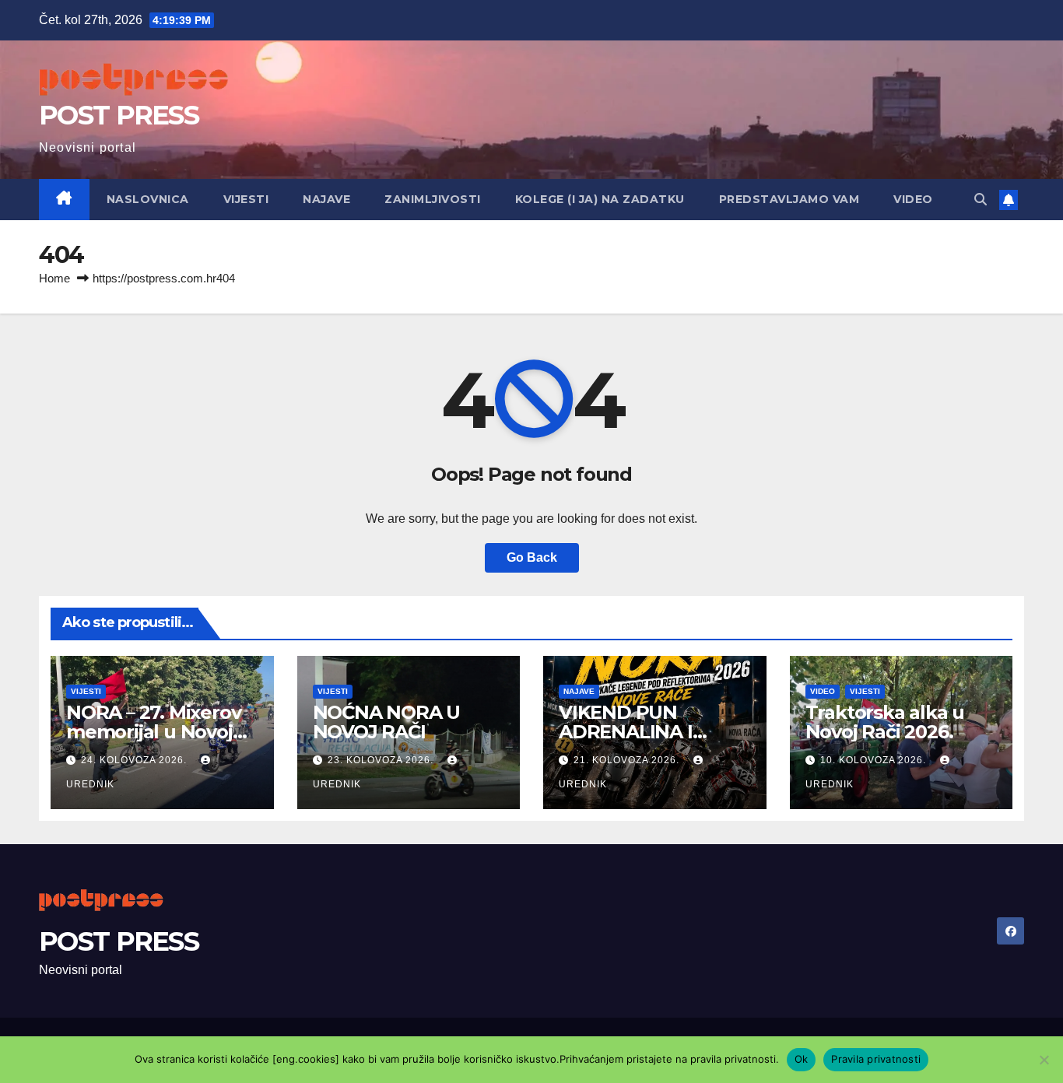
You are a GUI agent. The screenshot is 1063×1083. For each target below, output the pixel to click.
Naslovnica (148, 199)
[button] (980, 199)
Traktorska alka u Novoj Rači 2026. (885, 722)
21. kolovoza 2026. (628, 760)
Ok (802, 1059)
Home (54, 278)
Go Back (532, 557)
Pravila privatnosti (876, 1059)
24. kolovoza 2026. (135, 760)
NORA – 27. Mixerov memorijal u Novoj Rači (153, 731)
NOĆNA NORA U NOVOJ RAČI (387, 722)
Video (913, 199)
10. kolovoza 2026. (874, 760)
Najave (326, 199)
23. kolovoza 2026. (382, 760)
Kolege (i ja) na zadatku (600, 199)
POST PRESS (118, 115)
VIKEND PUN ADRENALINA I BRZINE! (626, 731)
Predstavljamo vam (789, 199)
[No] (1043, 1059)
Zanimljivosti (432, 199)
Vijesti (246, 199)
